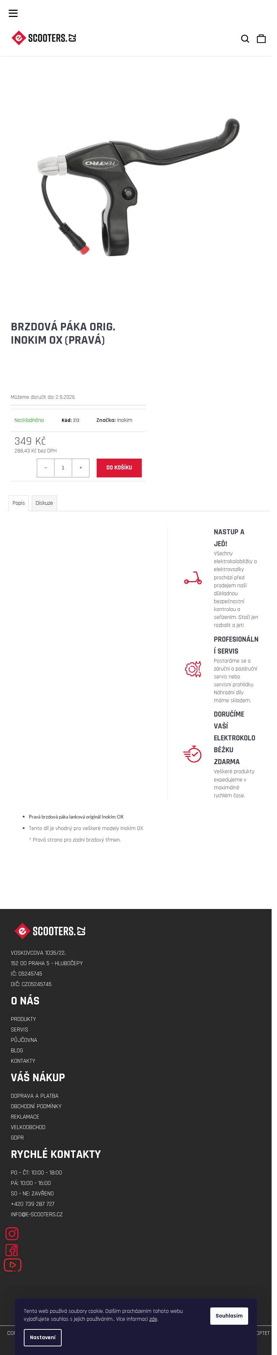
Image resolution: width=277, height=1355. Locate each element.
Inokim (124, 420)
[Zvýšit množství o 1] (80, 467)
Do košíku (119, 468)
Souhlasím (229, 1316)
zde (153, 1319)
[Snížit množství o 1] (45, 467)
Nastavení (43, 1337)
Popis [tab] (19, 503)
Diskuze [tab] (44, 503)
